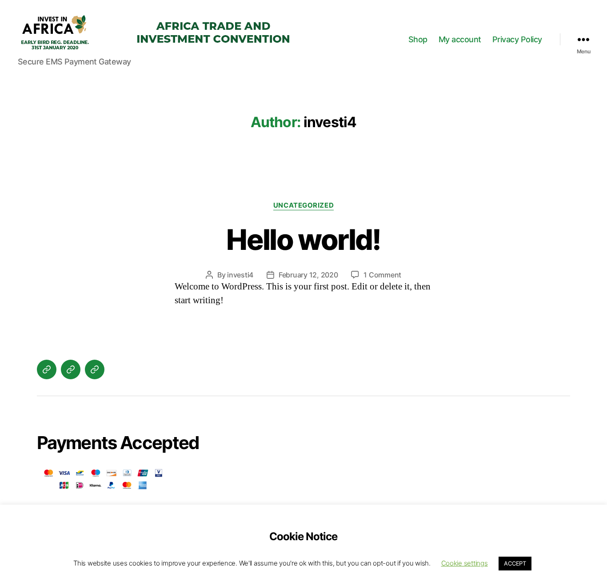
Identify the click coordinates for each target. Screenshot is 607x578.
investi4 (240, 274)
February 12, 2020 (308, 274)
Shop (417, 39)
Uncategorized (303, 205)
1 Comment (382, 274)
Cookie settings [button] (464, 563)
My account (460, 39)
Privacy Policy (517, 39)
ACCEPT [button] (515, 563)
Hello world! (303, 239)
